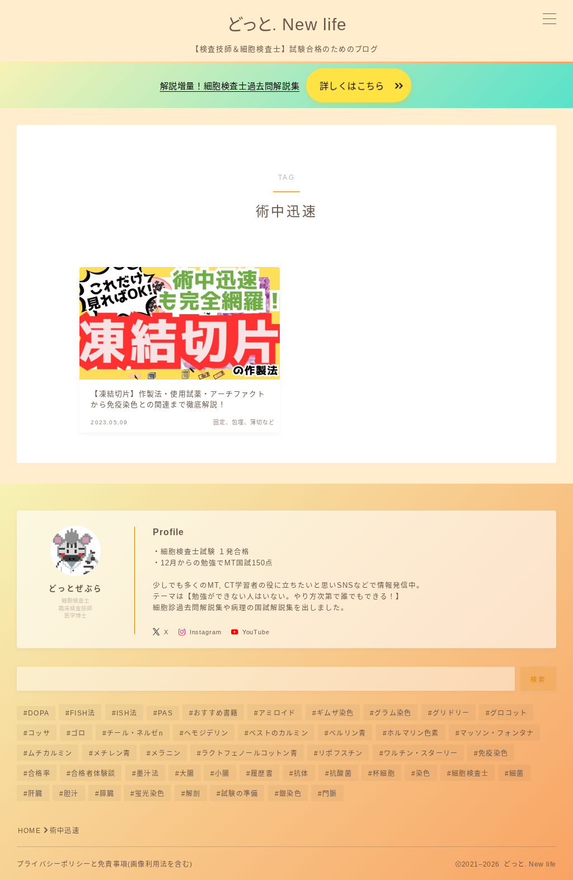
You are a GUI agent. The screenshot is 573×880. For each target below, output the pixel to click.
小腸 (222, 774)
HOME (29, 831)
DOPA (38, 713)
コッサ (39, 733)
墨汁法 (148, 774)
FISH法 (82, 713)
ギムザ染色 (335, 713)
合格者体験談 (93, 774)
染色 (423, 774)
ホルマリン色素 (413, 733)
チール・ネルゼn (135, 733)
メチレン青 (111, 753)
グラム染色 (392, 713)
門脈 (329, 794)
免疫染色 (493, 753)
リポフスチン (340, 753)
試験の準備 (240, 794)
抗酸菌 (341, 774)
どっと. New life (286, 24)
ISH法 (126, 713)
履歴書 (262, 774)
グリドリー (451, 713)
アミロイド (277, 713)
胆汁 (71, 794)
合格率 (39, 774)
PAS (165, 713)
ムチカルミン (50, 753)
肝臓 (35, 794)
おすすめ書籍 (216, 713)
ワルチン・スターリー (421, 753)
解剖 (193, 794)
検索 (538, 679)
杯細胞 (384, 774)
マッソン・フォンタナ (497, 733)
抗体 (301, 774)
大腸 (187, 774)
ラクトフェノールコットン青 (249, 753)
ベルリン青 (348, 733)
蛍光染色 (150, 794)
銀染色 (290, 794)
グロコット (508, 713)
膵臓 (107, 794)
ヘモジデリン (206, 733)
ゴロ (78, 733)
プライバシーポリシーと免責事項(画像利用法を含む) (104, 864)
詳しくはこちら (352, 86)
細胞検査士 (470, 774)
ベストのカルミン (279, 733)
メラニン (166, 753)
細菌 (517, 774)
